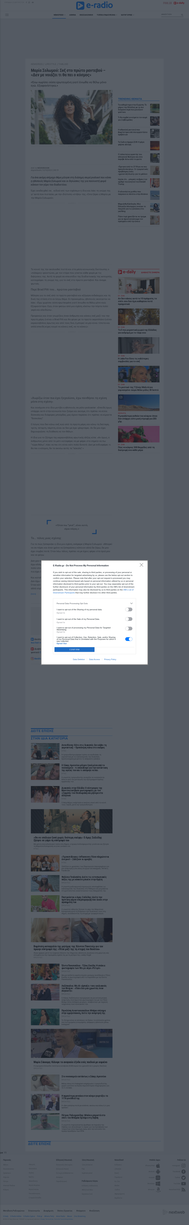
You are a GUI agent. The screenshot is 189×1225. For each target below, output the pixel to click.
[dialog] (94, 612)
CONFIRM (74, 650)
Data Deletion (79, 659)
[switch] (128, 609)
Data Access (94, 659)
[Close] (142, 565)
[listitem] (94, 603)
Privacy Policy (110, 659)
